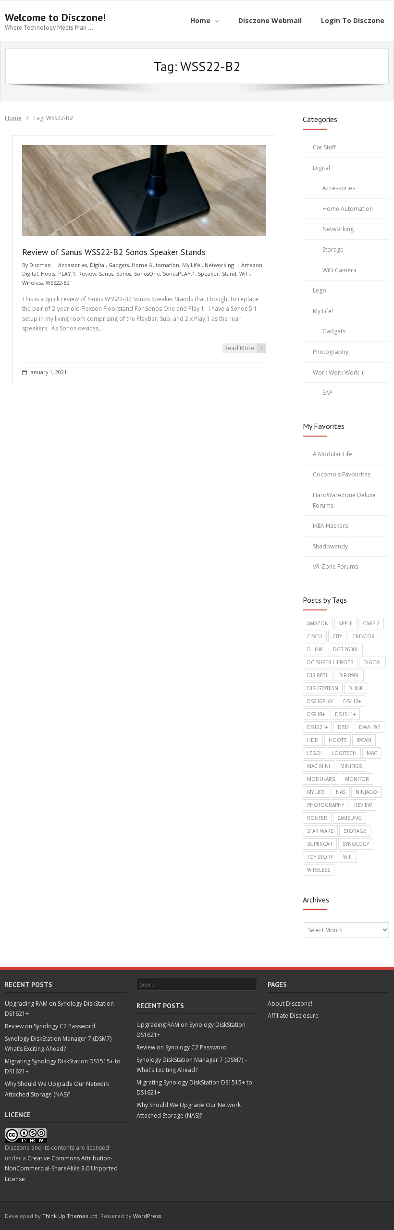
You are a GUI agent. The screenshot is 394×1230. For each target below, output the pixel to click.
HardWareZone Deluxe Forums (344, 500)
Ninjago (366, 792)
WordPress (147, 1215)
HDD (313, 740)
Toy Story (320, 856)
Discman (40, 264)
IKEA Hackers (330, 526)
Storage (333, 249)
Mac (372, 753)
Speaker (208, 273)
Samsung (349, 818)
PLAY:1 (66, 273)
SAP (327, 393)
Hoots (48, 273)
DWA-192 (369, 727)
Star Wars (320, 831)
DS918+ (316, 714)
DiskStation (322, 688)
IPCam (364, 740)
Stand (229, 273)
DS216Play (320, 701)
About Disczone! (290, 1003)
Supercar (319, 843)
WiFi (244, 273)
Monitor (357, 779)
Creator (363, 636)
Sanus (106, 273)
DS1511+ (345, 714)
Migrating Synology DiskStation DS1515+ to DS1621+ (63, 1066)
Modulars (321, 779)
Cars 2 (371, 623)
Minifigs (351, 766)
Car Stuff (324, 147)
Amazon (251, 264)
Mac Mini (318, 766)
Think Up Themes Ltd (70, 1215)
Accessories (72, 264)
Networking (219, 264)
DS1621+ (317, 727)
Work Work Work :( (338, 372)
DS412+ (352, 701)
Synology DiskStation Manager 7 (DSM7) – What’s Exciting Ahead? (60, 1044)
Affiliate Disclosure (293, 1015)
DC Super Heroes (330, 662)
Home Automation (155, 264)
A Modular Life (332, 454)
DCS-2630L (345, 649)
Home (13, 118)
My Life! (192, 264)
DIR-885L (317, 675)
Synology (356, 843)
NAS (340, 792)
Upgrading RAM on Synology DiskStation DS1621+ (59, 1008)
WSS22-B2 (58, 282)
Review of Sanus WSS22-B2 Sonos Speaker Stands (114, 251)
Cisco (314, 636)
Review (87, 273)
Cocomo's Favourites (341, 474)
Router (317, 818)
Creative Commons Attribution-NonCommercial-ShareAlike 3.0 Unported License (61, 1168)
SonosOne (147, 273)
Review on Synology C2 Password (50, 1026)
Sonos (123, 273)
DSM (343, 727)
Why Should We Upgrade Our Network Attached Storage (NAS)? (57, 1089)
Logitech (344, 753)
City (337, 636)
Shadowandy (330, 546)
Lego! (320, 290)
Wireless (32, 282)
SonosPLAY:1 (179, 273)
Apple (346, 623)
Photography (330, 352)
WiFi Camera (339, 270)
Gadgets (119, 264)
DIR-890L (348, 675)
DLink (355, 688)
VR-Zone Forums (335, 566)
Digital (98, 264)
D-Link (315, 649)
